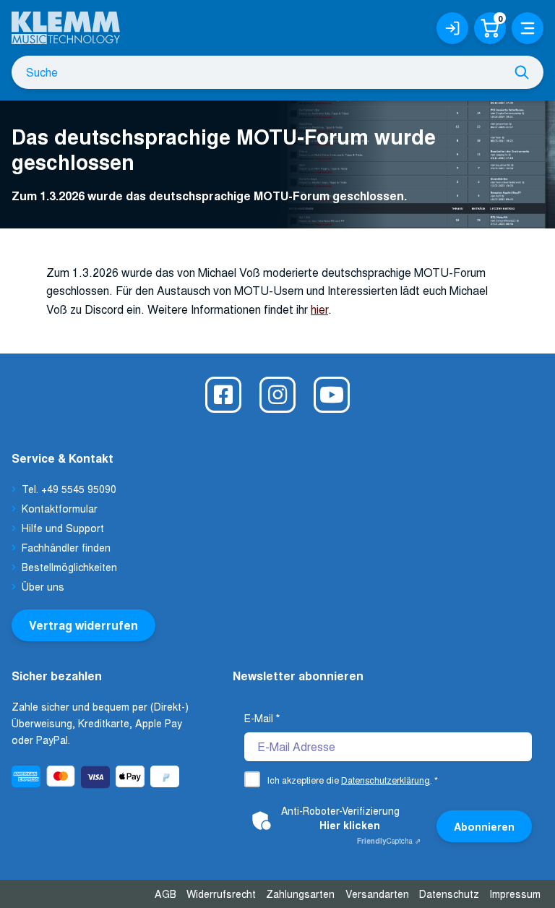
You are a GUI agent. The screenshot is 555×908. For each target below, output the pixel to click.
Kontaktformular (60, 508)
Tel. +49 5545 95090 (69, 488)
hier (319, 309)
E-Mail (262, 718)
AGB (165, 893)
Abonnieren (484, 826)
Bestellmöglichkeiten (69, 567)
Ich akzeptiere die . (352, 780)
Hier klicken (349, 825)
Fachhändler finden (66, 547)
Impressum (515, 893)
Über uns (43, 586)
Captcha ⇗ (389, 841)
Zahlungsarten (300, 893)
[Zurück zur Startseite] (66, 22)
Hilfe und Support (63, 528)
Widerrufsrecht (221, 893)
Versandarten (377, 893)
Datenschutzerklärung (385, 780)
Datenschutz (449, 893)
